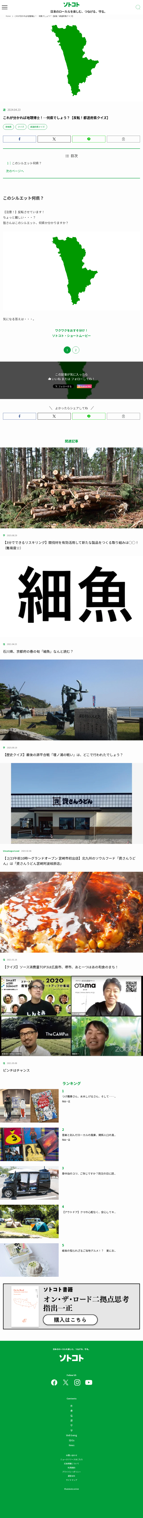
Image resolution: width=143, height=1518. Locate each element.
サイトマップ (71, 1480)
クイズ (21, 126)
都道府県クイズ (37, 126)
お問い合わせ (71, 1455)
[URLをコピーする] (123, 139)
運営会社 (71, 1475)
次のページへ (15, 171)
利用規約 (71, 1467)
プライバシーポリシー (71, 1471)
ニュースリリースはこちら (71, 1459)
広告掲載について (71, 1463)
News (71, 1445)
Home (8, 16)
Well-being (71, 1435)
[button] (19, 139)
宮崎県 (8, 126)
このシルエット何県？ (27, 163)
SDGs (71, 1440)
